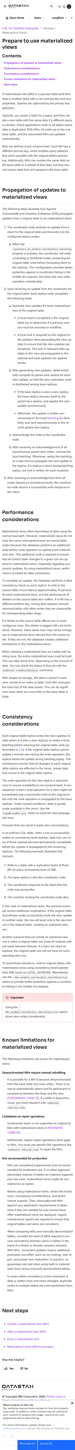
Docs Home (14, 18)
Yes (9, 1368)
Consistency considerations (21, 73)
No (24, 1368)
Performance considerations (22, 68)
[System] (69, 6)
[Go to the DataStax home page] (17, 1387)
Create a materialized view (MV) (28, 1324)
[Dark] (64, 6)
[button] (72, 1403)
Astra (39, 18)
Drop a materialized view (23, 1339)
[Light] (59, 6)
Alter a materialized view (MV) (26, 1331)
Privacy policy (55, 1396)
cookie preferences (14, 1428)
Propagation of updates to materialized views (32, 63)
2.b (21, 749)
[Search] (51, 6)
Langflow (60, 18)
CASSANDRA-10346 (21, 1098)
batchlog (53, 418)
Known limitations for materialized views (29, 79)
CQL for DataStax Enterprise (20, 28)
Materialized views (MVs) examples (30, 1346)
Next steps (10, 84)
